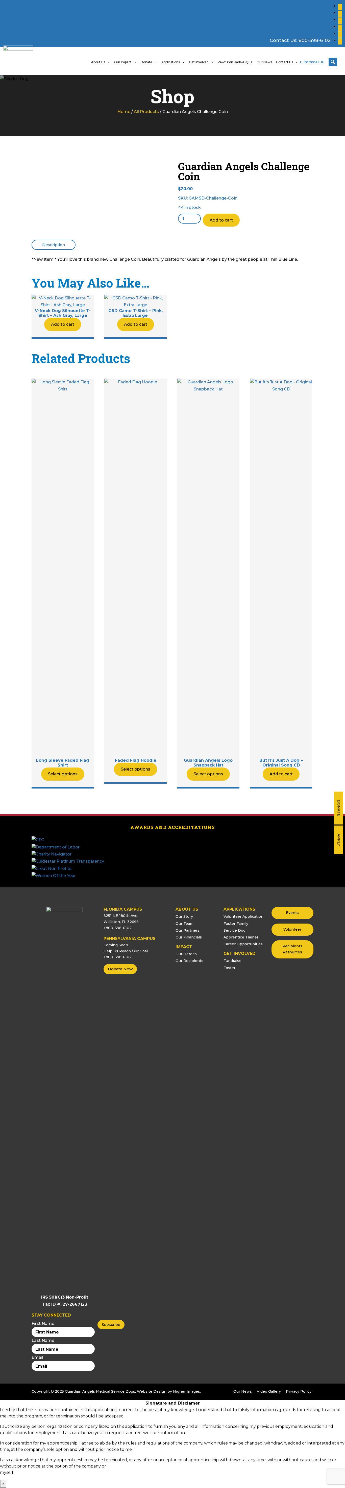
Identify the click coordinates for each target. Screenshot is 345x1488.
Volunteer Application (243, 916)
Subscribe (111, 1324)
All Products (146, 111)
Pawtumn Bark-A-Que (235, 62)
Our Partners (188, 930)
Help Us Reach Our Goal (126, 951)
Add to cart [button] (62, 324)
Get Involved (199, 62)
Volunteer (292, 929)
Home (123, 111)
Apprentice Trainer (241, 937)
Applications (170, 62)
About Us (98, 62)
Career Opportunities (243, 944)
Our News (264, 62)
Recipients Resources (292, 949)
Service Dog (234, 930)
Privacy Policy (298, 1391)
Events (292, 912)
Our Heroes (186, 954)
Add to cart (221, 220)
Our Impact (123, 62)
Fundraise (232, 960)
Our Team (184, 923)
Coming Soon (116, 945)
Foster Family (236, 923)
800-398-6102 (315, 40)
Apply (338, 840)
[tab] (54, 245)
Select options (63, 774)
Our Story (184, 916)
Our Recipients (189, 960)
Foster (229, 968)
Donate (338, 808)
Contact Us (284, 62)
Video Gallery (269, 1391)
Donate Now (120, 969)
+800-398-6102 (118, 928)
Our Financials (189, 937)
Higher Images (186, 1391)
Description (53, 244)
